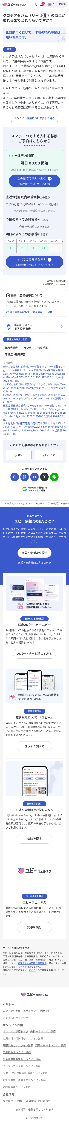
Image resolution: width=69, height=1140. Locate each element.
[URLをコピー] (14, 477)
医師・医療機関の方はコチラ (34, 562)
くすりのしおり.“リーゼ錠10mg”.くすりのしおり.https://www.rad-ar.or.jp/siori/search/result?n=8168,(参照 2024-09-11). (34, 398)
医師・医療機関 (36, 960)
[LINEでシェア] (54, 477)
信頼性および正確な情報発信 (32, 963)
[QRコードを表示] (24, 477)
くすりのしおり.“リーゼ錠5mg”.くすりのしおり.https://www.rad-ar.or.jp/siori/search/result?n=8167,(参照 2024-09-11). (34, 388)
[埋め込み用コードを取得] (34, 477)
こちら (32, 970)
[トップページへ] (34, 996)
